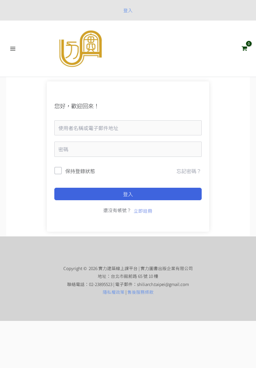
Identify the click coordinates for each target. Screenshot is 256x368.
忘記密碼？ (188, 171)
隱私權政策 (114, 292)
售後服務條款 (140, 292)
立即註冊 (143, 210)
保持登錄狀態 (80, 171)
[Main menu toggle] (12, 48)
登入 (128, 194)
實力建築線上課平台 (153, 48)
